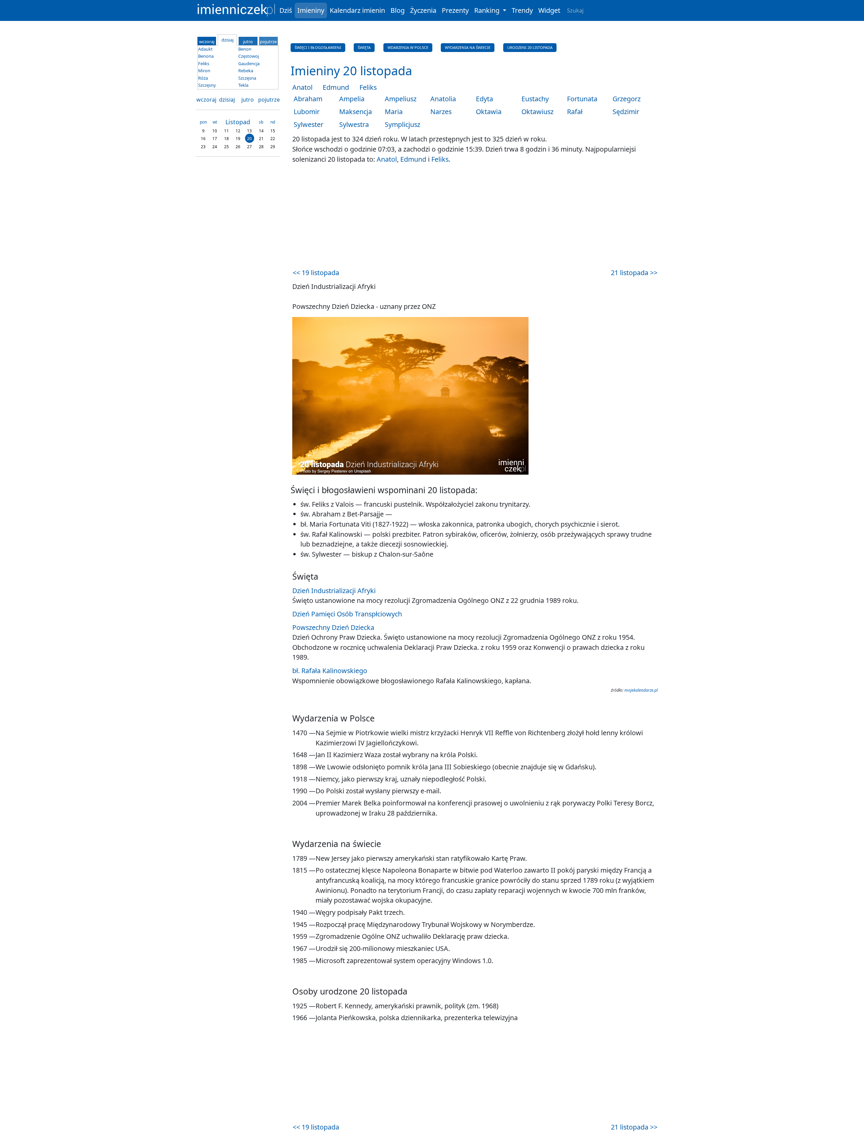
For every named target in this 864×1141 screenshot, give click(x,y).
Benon (244, 49)
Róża (203, 78)
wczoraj (206, 99)
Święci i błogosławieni (318, 47)
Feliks (368, 87)
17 (214, 138)
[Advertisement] (475, 216)
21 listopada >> (634, 272)
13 (249, 130)
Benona (206, 56)
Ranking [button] (487, 10)
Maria (394, 111)
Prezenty (455, 10)
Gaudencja (249, 63)
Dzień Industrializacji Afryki (334, 590)
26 (238, 146)
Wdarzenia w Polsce (407, 47)
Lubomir (307, 111)
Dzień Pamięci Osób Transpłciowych (347, 613)
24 (214, 146)
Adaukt (205, 49)
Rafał (575, 111)
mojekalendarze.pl (641, 690)
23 (203, 146)
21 (261, 138)
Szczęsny (207, 85)
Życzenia (423, 10)
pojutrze (269, 99)
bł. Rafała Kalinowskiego (329, 670)
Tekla (243, 85)
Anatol (302, 87)
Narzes (441, 111)
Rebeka (245, 71)
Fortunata (582, 98)
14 (261, 130)
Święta (364, 47)
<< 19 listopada (316, 272)
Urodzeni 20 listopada (529, 47)
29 (272, 146)
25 (226, 146)
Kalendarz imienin (357, 10)
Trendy (522, 10)
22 (272, 138)
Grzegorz (627, 98)
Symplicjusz (402, 124)
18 (226, 138)
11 (226, 130)
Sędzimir (626, 111)
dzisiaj (227, 99)
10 (214, 130)
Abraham (308, 98)
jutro (247, 99)
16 (203, 138)
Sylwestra (354, 124)
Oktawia (489, 111)
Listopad (237, 122)
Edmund (336, 87)
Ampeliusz (400, 98)
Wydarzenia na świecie (467, 47)
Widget (549, 10)
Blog (397, 10)
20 (249, 138)
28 (261, 146)
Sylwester (308, 124)
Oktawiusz (537, 111)
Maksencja (355, 111)
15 (272, 130)
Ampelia (351, 98)
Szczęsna (247, 78)
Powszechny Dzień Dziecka (333, 627)
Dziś (285, 10)
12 (238, 130)
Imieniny (310, 10)
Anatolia (443, 98)
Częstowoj (248, 56)
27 (249, 146)
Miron (204, 71)
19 (238, 138)
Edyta (484, 98)
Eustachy (535, 98)
